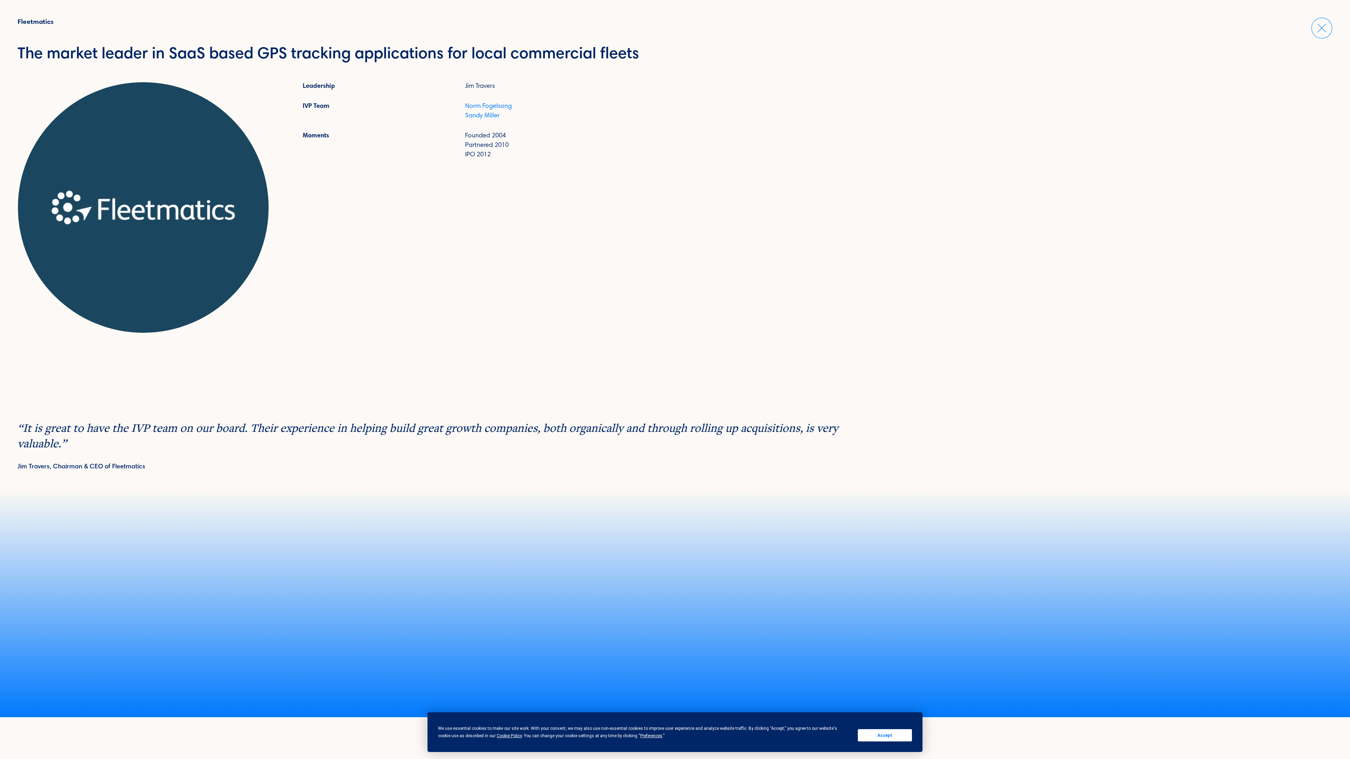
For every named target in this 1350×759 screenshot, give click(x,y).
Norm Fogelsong (488, 106)
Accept (885, 735)
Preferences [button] (651, 735)
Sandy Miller (482, 116)
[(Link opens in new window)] (143, 207)
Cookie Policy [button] (509, 735)
